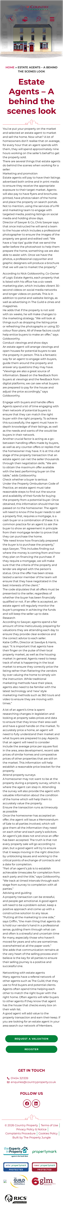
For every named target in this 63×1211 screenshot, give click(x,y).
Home (10, 67)
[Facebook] (27, 1103)
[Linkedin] (36, 1103)
